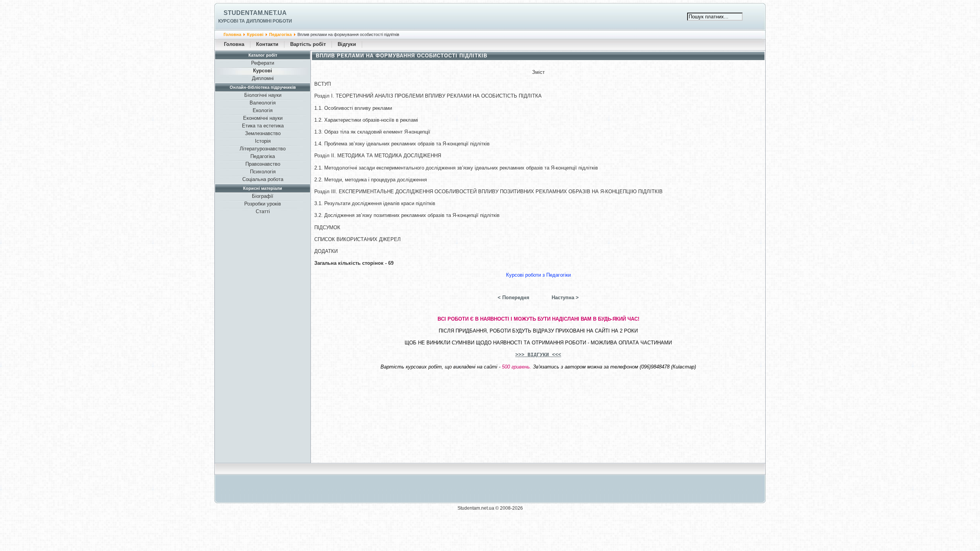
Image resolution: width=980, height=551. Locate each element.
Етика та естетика (263, 126)
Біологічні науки (262, 95)
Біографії (262, 196)
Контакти (267, 44)
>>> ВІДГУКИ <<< (538, 355)
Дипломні (263, 78)
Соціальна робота (262, 179)
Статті (263, 211)
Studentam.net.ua (255, 13)
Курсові (255, 34)
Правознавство (262, 164)
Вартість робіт (308, 44)
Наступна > (565, 297)
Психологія (263, 171)
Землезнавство (263, 133)
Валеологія (263, 103)
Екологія (263, 110)
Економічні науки (263, 118)
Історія (263, 141)
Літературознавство (263, 149)
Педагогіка (280, 34)
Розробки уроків (262, 204)
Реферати (262, 63)
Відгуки (347, 44)
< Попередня (513, 297)
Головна (232, 34)
